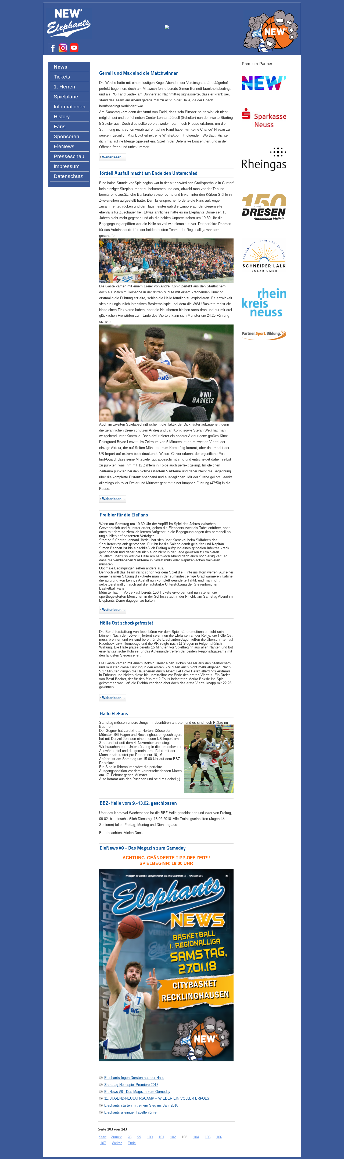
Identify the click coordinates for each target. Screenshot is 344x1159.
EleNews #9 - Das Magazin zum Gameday (143, 848)
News (60, 67)
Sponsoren (66, 136)
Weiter (117, 1143)
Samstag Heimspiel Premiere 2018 (131, 1085)
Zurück (116, 1137)
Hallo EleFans (114, 713)
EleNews (64, 146)
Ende (132, 1143)
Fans (60, 126)
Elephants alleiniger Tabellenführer (130, 1112)
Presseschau (69, 156)
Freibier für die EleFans (124, 515)
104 (196, 1137)
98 (129, 1137)
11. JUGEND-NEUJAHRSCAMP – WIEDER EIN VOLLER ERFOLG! (157, 1098)
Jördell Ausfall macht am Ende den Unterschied (149, 173)
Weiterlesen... (113, 157)
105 (207, 1137)
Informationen (69, 106)
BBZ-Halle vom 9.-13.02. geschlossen (138, 803)
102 (173, 1137)
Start (102, 1137)
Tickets (62, 77)
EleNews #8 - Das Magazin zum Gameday (137, 1092)
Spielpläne (66, 96)
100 (150, 1137)
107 (103, 1143)
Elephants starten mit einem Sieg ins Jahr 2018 (141, 1105)
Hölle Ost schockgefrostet (126, 623)
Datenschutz (68, 176)
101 (161, 1137)
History (62, 116)
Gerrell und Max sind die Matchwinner (138, 73)
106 (219, 1137)
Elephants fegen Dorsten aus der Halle (134, 1078)
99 (139, 1137)
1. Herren (64, 87)
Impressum (67, 166)
